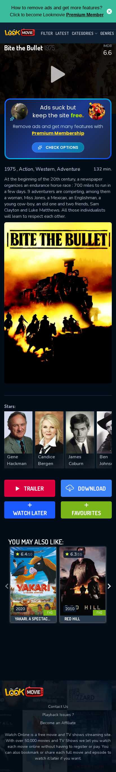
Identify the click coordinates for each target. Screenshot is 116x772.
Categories (82, 33)
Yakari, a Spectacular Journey (33, 619)
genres (107, 33)
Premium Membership (58, 133)
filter (47, 33)
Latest (62, 33)
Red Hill (72, 619)
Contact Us (58, 706)
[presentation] (7, 586)
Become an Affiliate (58, 723)
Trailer (34, 488)
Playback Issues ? (58, 714)
